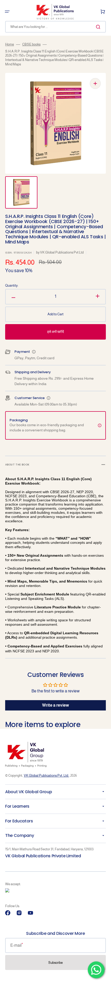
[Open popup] (33, 351)
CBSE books (31, 44)
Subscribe (55, 963)
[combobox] (55, 27)
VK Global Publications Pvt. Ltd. (46, 775)
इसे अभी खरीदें (55, 332)
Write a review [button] (55, 705)
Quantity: (11, 285)
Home (9, 44)
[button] (7, 11)
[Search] (99, 27)
